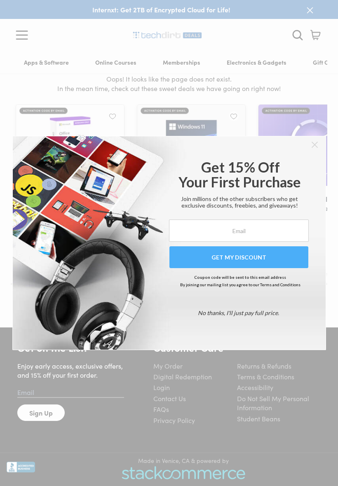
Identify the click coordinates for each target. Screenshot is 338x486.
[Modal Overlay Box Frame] (169, 243)
